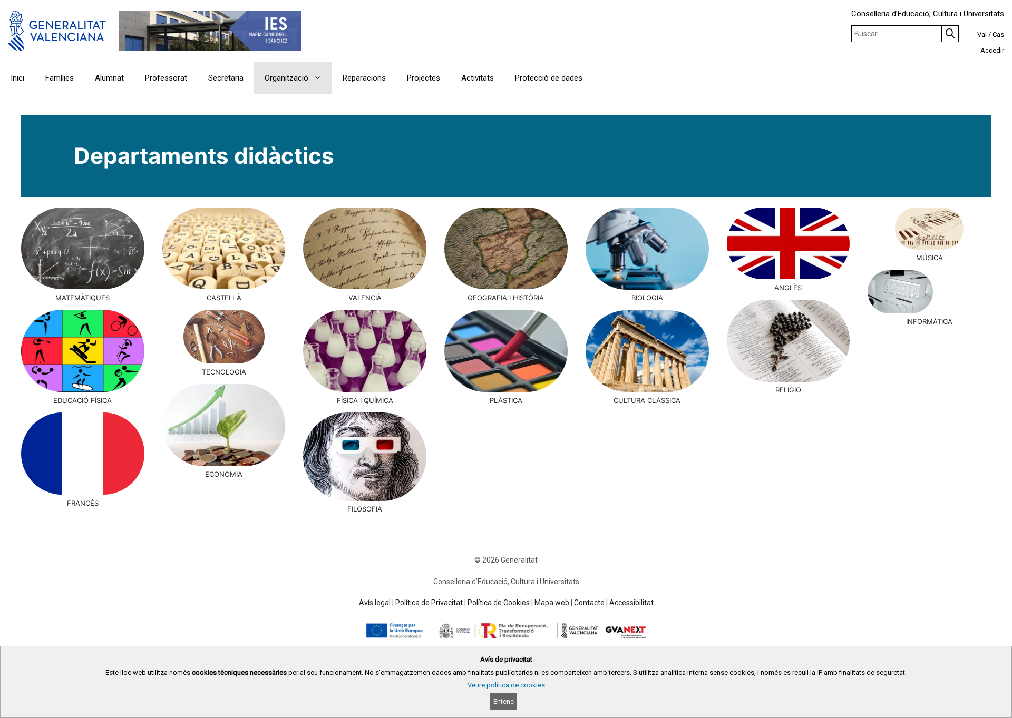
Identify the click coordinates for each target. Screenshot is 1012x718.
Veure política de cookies (506, 685)
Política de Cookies (499, 602)
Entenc (503, 701)
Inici (17, 78)
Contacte (589, 602)
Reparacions (364, 78)
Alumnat (109, 78)
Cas (998, 34)
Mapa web (551, 602)
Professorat (166, 78)
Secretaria (226, 78)
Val (982, 34)
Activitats (477, 78)
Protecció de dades (548, 78)
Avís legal (375, 602)
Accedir (992, 50)
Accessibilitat (631, 602)
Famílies (59, 78)
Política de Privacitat (429, 602)
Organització (286, 78)
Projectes (423, 78)
